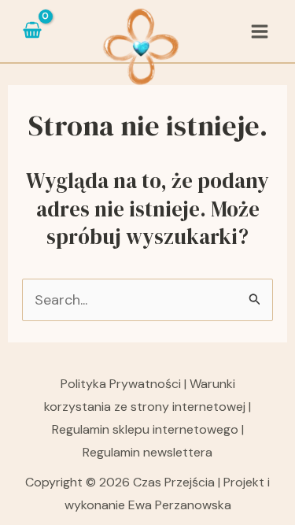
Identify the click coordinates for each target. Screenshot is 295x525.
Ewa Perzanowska (179, 505)
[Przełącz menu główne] (260, 31)
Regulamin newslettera (147, 452)
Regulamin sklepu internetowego (145, 429)
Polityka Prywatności (122, 383)
